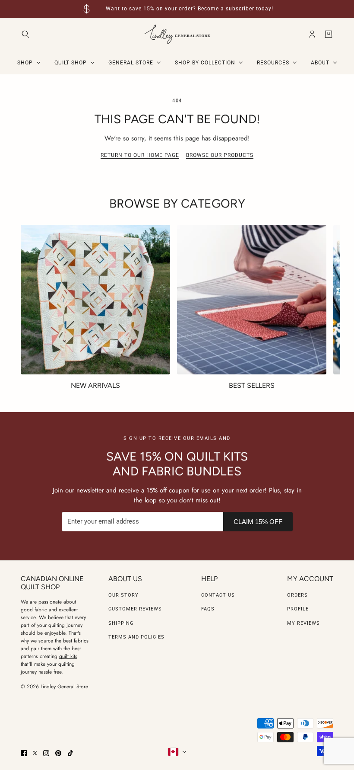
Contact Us (218, 595)
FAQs (208, 609)
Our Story (123, 595)
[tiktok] (70, 753)
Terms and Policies (136, 637)
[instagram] (46, 753)
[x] (35, 753)
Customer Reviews (135, 609)
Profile (298, 609)
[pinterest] (58, 753)
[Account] (312, 34)
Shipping (121, 623)
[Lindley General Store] (177, 34)
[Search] (25, 34)
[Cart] (328, 34)
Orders (297, 595)
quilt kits (68, 656)
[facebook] (23, 753)
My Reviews (303, 623)
